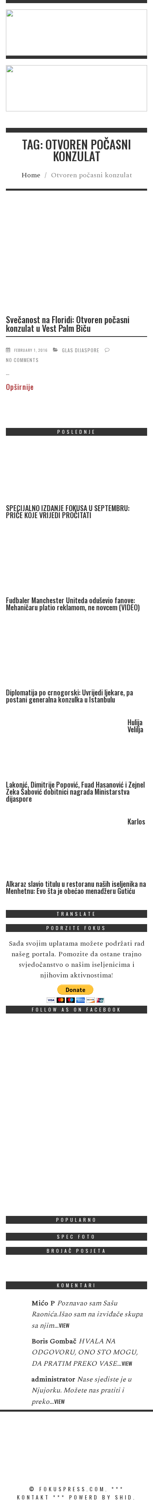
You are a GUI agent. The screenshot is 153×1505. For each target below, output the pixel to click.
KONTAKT (33, 1497)
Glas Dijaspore (80, 350)
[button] (76, 32)
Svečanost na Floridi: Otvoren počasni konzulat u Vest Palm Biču (67, 323)
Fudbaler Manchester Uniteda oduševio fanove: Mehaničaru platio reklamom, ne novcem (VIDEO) (73, 603)
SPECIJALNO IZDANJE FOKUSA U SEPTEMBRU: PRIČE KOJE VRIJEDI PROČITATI (67, 511)
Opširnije (20, 387)
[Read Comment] (15, 1308)
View (64, 1325)
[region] (76, 32)
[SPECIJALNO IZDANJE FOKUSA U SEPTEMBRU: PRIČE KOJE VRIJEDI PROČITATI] (65, 473)
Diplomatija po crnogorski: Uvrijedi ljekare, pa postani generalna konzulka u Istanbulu (69, 695)
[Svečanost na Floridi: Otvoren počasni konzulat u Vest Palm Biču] (76, 258)
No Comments (22, 360)
